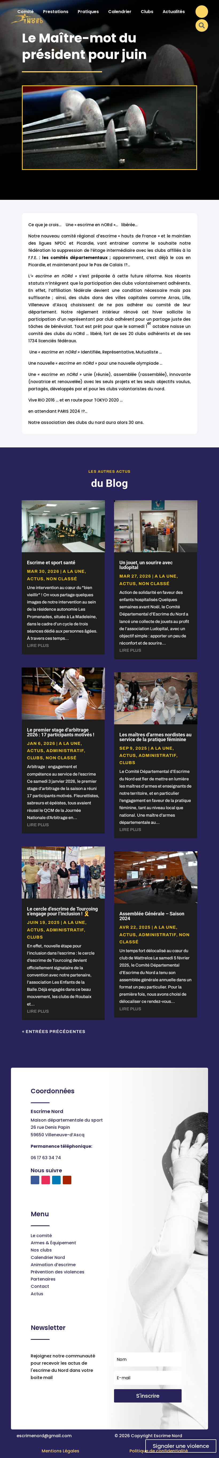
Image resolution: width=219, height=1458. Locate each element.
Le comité (41, 1236)
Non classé (61, 579)
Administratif (65, 750)
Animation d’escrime (53, 1265)
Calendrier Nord (48, 1257)
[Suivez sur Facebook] (35, 1180)
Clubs (35, 758)
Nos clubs (41, 1250)
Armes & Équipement (53, 1243)
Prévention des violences (57, 1272)
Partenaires (43, 1279)
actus (35, 579)
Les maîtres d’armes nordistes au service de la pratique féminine (155, 737)
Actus (37, 1294)
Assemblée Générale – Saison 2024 (151, 916)
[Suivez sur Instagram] (45, 1180)
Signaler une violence (181, 1446)
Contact (40, 1286)
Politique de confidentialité (159, 1451)
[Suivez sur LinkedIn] (56, 1180)
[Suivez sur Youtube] (67, 1180)
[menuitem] (25, 12)
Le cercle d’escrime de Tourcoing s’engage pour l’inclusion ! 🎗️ (62, 911)
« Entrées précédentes (53, 1031)
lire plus (38, 645)
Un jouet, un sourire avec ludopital (146, 565)
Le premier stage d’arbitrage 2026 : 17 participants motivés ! (60, 732)
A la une (74, 571)
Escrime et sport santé (51, 562)
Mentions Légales (60, 1451)
